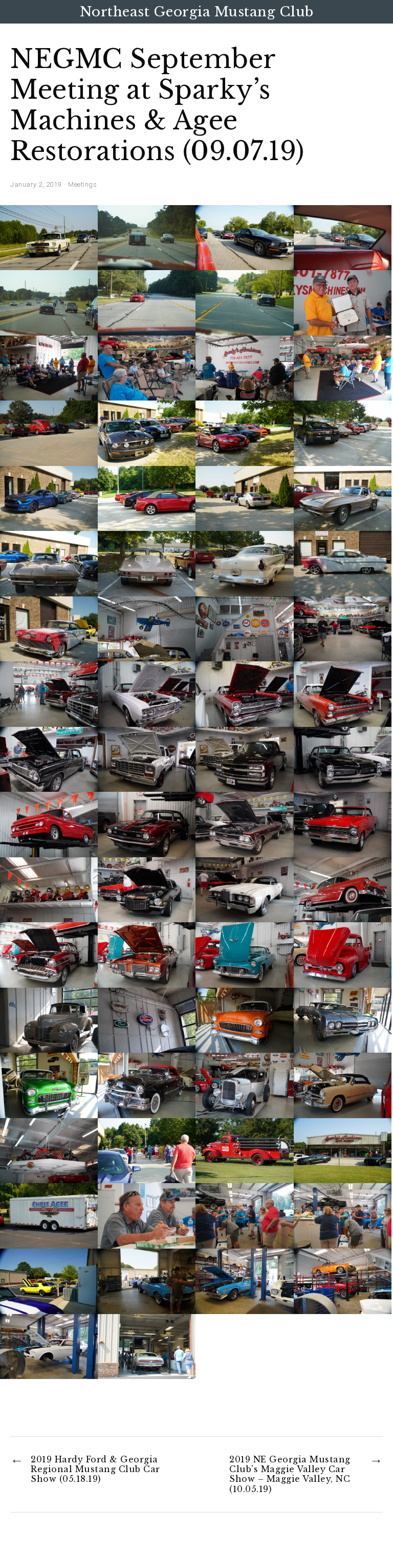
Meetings (82, 184)
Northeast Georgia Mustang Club (197, 12)
